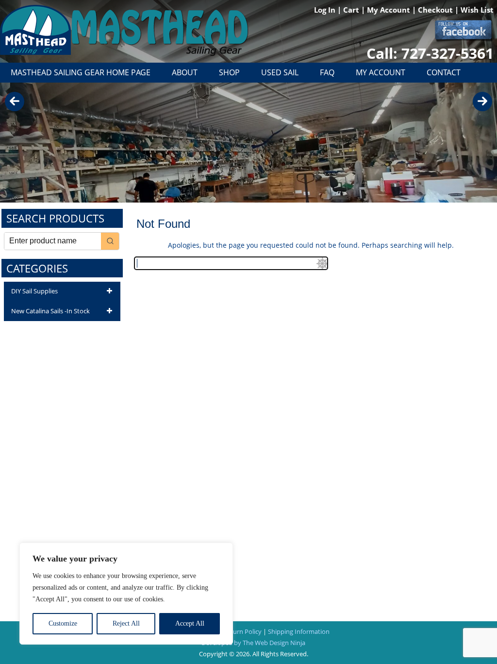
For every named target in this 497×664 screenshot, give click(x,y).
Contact (444, 72)
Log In (325, 10)
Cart (352, 10)
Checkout (436, 10)
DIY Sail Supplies (34, 291)
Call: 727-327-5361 (430, 53)
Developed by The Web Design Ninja (253, 642)
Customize (63, 623)
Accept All (189, 623)
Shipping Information (299, 631)
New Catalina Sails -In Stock (50, 310)
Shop (229, 72)
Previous (14, 101)
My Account (389, 10)
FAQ (327, 72)
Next (482, 101)
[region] (126, 594)
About (185, 72)
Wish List (477, 10)
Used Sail (279, 72)
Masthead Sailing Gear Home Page (80, 72)
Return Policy (242, 631)
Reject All (126, 623)
